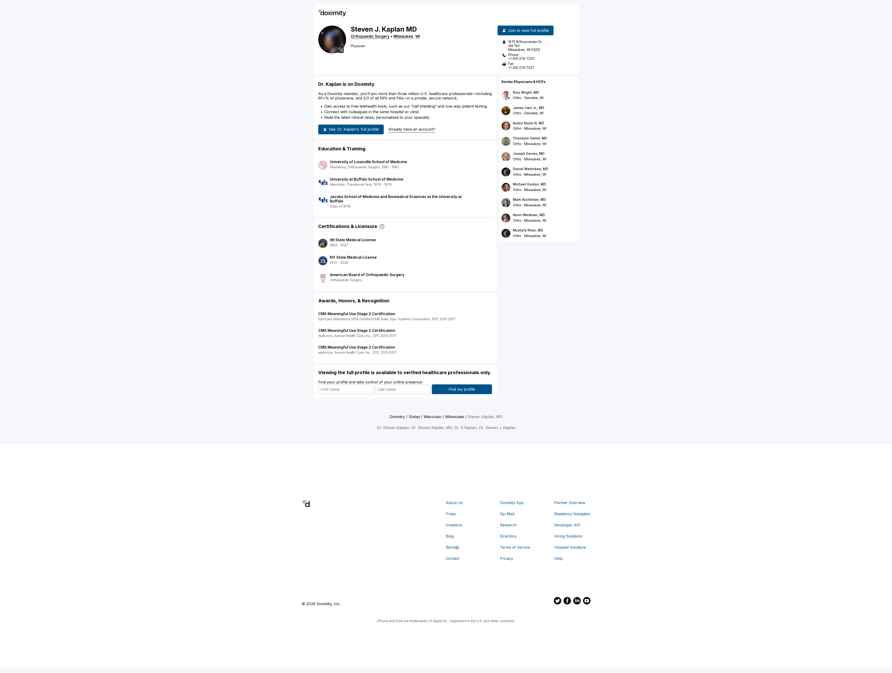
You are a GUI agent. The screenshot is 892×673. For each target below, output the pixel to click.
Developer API (567, 525)
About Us (454, 502)
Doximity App (512, 502)
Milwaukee (403, 36)
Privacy (506, 558)
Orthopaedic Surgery (370, 36)
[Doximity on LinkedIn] (577, 601)
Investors (454, 525)
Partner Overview (569, 502)
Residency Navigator (572, 513)
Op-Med (507, 513)
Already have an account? (411, 129)
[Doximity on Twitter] (557, 601)
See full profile (354, 129)
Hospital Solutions (570, 547)
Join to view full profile (528, 30)
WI (417, 36)
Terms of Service (515, 547)
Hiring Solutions (568, 536)
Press (451, 513)
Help (558, 558)
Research (508, 525)
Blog (450, 536)
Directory (508, 536)
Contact (452, 558)
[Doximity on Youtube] (586, 601)
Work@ (452, 547)
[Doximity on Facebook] (567, 601)
